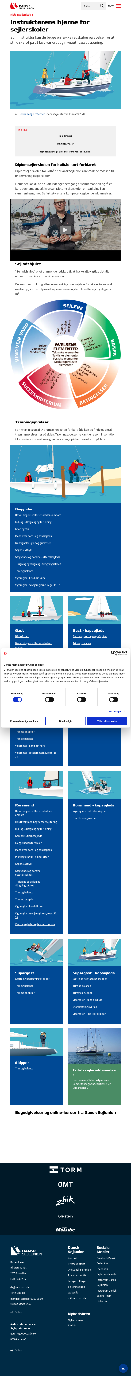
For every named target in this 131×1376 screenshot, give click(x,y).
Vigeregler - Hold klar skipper (90, 811)
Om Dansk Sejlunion (79, 1269)
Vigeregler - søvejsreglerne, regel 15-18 (37, 585)
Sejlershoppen (76, 1287)
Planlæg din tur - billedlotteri (32, 857)
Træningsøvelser (65, 143)
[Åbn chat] (123, 1368)
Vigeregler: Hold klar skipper (89, 1014)
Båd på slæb (22, 636)
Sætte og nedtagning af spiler (90, 636)
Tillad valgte (65, 721)
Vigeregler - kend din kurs (30, 578)
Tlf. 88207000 (17, 1293)
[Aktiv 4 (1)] (65, 1184)
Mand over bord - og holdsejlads (33, 536)
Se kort (19, 1312)
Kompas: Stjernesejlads (28, 836)
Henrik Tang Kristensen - (33, 114)
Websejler (73, 1292)
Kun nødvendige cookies (24, 721)
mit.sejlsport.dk (77, 1298)
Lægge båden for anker (28, 843)
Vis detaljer (114, 711)
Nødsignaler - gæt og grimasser (33, 543)
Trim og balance (24, 571)
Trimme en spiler (25, 731)
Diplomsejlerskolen (21, 14)
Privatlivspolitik (77, 1275)
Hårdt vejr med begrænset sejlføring (36, 822)
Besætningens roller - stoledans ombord (38, 515)
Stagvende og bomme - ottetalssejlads (37, 557)
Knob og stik (22, 529)
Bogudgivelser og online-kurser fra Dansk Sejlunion (65, 151)
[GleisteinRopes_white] (65, 1216)
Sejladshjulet (65, 135)
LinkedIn (102, 1301)
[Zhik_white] (65, 1200)
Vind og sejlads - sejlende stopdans (35, 924)
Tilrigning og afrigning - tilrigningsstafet (38, 564)
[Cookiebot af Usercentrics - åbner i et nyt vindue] (113, 653)
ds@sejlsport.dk (19, 1287)
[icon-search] (102, 6)
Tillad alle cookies (107, 721)
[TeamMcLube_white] (65, 1229)
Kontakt (72, 1258)
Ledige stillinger (77, 1281)
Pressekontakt (76, 1264)
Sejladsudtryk (23, 550)
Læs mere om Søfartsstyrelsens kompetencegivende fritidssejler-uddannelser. (92, 1083)
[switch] (49, 699)
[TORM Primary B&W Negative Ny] (65, 1169)
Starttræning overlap (85, 818)
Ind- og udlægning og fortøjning (33, 522)
